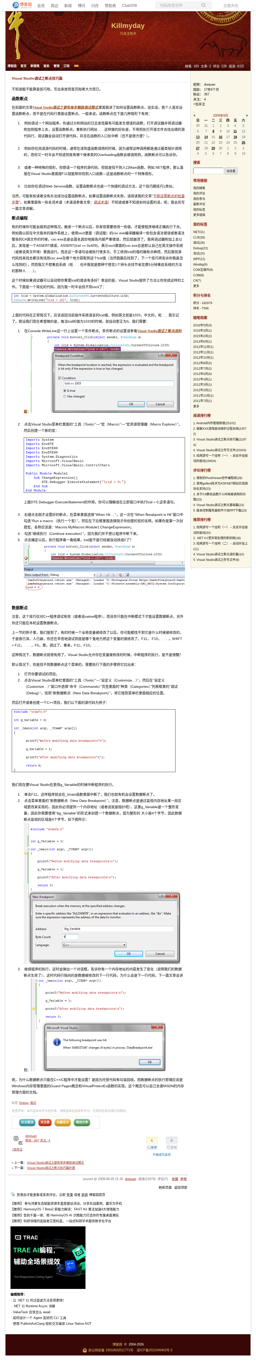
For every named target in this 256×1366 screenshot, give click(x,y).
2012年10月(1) (203, 357)
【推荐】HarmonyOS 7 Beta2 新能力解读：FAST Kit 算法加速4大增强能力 (64, 1209)
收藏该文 (63, 1122)
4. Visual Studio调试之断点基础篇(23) (218, 505)
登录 (69, 1195)
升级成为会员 (162, 1155)
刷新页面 (165, 1187)
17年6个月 (211, 89)
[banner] (20, 5)
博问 (81, 6)
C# (197, 280)
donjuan (31, 1136)
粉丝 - (32, 1140)
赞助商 (110, 6)
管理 (57, 66)
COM (198, 275)
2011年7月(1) (202, 401)
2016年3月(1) (202, 330)
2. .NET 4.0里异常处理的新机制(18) (217, 538)
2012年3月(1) (202, 384)
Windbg (200, 264)
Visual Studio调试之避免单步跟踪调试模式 (55, 1163)
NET (199, 232)
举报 (183, 1179)
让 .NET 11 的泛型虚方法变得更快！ (39, 1300)
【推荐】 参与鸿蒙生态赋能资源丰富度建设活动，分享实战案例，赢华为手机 (66, 1203)
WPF (199, 259)
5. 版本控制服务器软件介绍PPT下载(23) (220, 510)
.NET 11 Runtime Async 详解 (34, 1306)
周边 (54, 6)
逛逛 (85, 1195)
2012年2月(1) (202, 390)
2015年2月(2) (202, 336)
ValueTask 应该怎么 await (31, 1312)
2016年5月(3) (202, 325)
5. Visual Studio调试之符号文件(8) (216, 560)
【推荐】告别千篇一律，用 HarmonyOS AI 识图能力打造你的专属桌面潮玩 (64, 1215)
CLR (199, 237)
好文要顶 (27, 1122)
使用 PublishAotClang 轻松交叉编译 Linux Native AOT (52, 1323)
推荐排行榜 (202, 520)
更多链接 (199, 215)
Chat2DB (129, 5)
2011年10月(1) (203, 395)
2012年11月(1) (203, 352)
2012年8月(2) (202, 363)
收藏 (175, 1179)
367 (206, 94)
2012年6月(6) (202, 374)
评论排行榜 (202, 470)
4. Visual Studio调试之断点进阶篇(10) (218, 554)
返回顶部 (180, 1187)
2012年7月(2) (202, 368)
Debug (23, 1103)
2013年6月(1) (202, 341)
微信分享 (82, 1122)
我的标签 (199, 209)
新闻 (68, 6)
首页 (23, 66)
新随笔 (35, 66)
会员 (41, 6)
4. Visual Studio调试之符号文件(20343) (219, 450)
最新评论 (199, 204)
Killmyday (128, 26)
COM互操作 (203, 270)
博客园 (12, 66)
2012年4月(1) (202, 379)
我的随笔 (199, 188)
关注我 (45, 1122)
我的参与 (199, 199)
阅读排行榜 (202, 415)
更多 (196, 286)
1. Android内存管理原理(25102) (214, 423)
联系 (47, 66)
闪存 (95, 6)
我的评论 (199, 193)
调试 (33, 1103)
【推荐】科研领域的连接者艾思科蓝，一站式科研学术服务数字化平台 (60, 1221)
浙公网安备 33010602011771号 (110, 1350)
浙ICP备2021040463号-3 (154, 1350)
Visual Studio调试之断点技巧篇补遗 (51, 1168)
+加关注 (17, 1149)
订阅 (67, 66)
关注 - (45, 1140)
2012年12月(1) (203, 347)
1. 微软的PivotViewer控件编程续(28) (217, 478)
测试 (199, 253)
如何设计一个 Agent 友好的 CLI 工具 (39, 1318)
